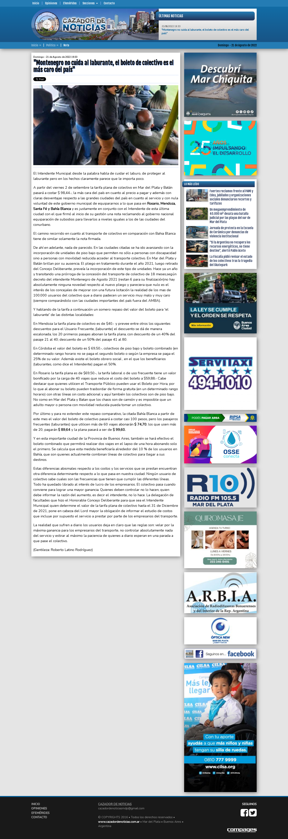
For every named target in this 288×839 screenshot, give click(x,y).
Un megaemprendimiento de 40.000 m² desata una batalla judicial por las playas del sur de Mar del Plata (230, 216)
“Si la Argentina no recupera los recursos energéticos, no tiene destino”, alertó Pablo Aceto (230, 246)
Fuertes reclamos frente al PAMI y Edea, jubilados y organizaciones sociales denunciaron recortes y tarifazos (231, 197)
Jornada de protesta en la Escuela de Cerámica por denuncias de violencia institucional (231, 232)
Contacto (109, 3)
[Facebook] (245, 815)
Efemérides (70, 3)
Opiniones (51, 3)
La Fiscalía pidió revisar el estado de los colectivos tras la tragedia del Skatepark (231, 261)
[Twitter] (253, 815)
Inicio (35, 3)
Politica (50, 45)
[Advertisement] (15, 111)
